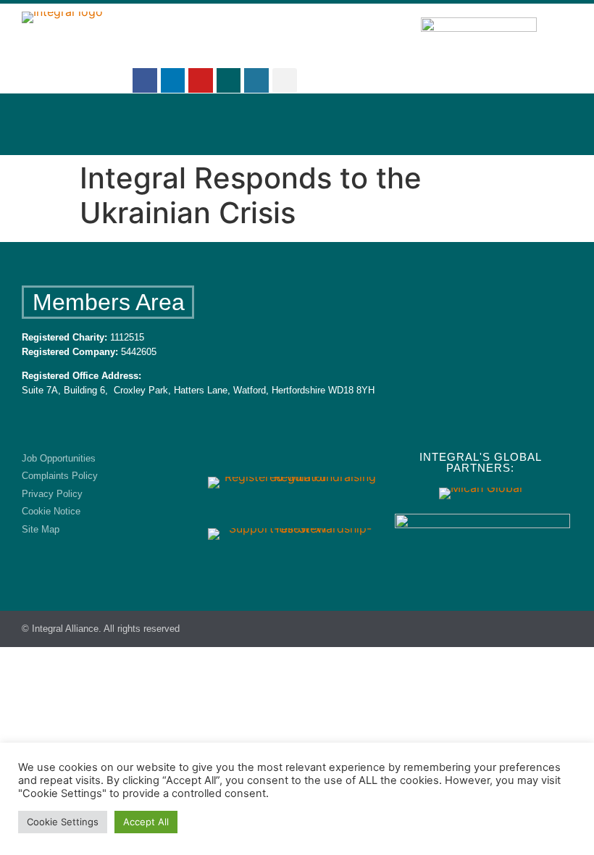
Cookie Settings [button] (63, 821)
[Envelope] (229, 80)
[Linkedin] (173, 80)
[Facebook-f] (145, 80)
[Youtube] (200, 80)
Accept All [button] (146, 821)
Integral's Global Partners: (480, 462)
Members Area (109, 302)
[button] (284, 80)
